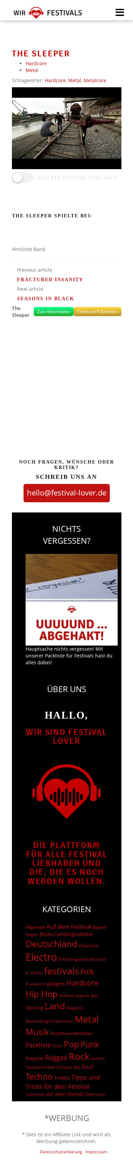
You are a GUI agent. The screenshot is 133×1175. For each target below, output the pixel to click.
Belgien (32, 934)
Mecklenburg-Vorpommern (49, 1021)
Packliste (38, 1045)
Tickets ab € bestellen (97, 311)
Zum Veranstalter (53, 311)
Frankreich (36, 984)
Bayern (99, 927)
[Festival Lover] (43, 15)
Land (55, 1006)
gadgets (56, 983)
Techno (39, 1076)
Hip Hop (42, 993)
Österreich (95, 1094)
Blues (46, 934)
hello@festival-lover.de (66, 492)
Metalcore (95, 80)
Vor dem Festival (65, 1094)
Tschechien (35, 1094)
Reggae (56, 1057)
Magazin (74, 1008)
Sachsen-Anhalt (40, 1067)
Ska (76, 1067)
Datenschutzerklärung (61, 1152)
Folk (87, 971)
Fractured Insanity (50, 279)
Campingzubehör (73, 934)
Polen (57, 1045)
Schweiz (64, 1067)
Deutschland (51, 944)
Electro (41, 957)
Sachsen (98, 1058)
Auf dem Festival (69, 926)
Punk (89, 1044)
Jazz (94, 995)
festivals (61, 970)
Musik (37, 1031)
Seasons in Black (45, 298)
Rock (79, 1056)
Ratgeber (35, 1058)
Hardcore (36, 63)
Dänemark (89, 945)
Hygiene (82, 995)
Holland (66, 995)
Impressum (96, 1152)
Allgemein (35, 927)
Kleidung (34, 1008)
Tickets (62, 1077)
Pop (71, 1044)
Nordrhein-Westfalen (71, 1033)
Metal (32, 70)
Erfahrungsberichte (77, 959)
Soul (87, 1066)
